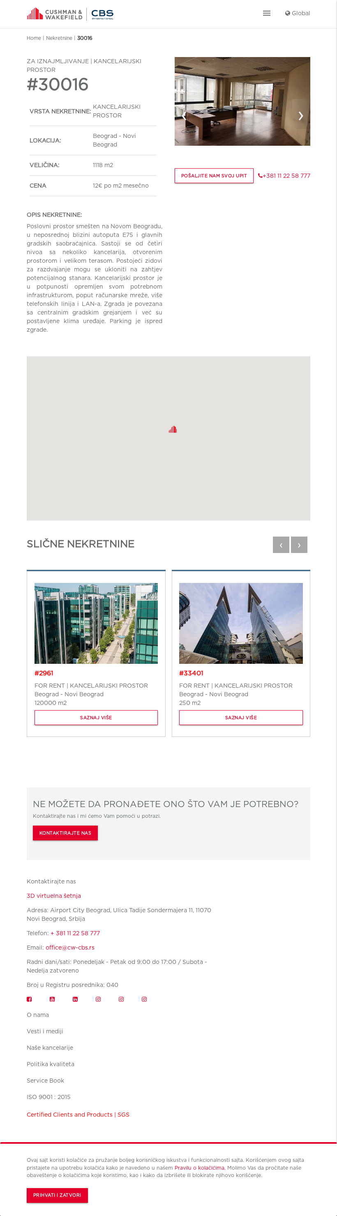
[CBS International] (70, 11)
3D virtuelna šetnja (54, 895)
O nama (38, 1015)
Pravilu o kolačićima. (200, 1168)
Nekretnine (59, 38)
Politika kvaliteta (50, 1064)
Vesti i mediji (45, 1031)
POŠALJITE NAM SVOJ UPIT (214, 176)
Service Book (45, 1080)
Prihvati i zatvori (57, 1195)
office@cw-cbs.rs (70, 947)
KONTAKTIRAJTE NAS (65, 833)
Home (34, 38)
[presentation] (184, 114)
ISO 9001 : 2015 (49, 1097)
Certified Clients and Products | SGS (78, 1114)
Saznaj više (96, 717)
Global (300, 13)
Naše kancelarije (50, 1047)
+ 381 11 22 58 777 (75, 933)
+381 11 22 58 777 (286, 175)
